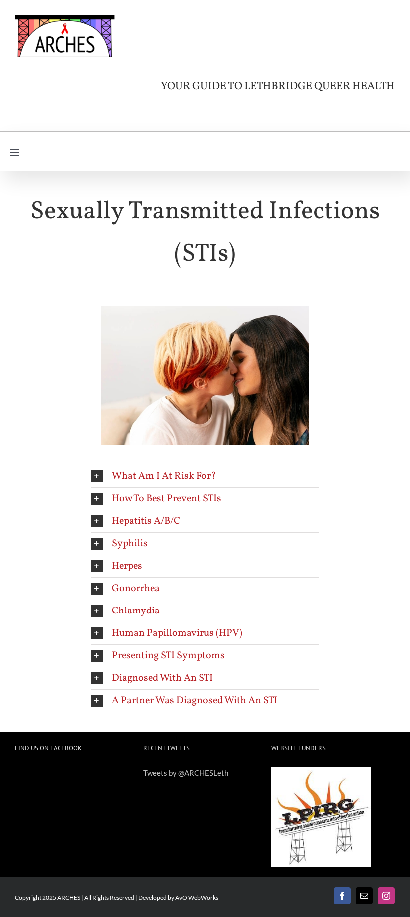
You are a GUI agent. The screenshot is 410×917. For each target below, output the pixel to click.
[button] (205, 476)
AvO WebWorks (197, 897)
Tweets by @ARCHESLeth (186, 772)
